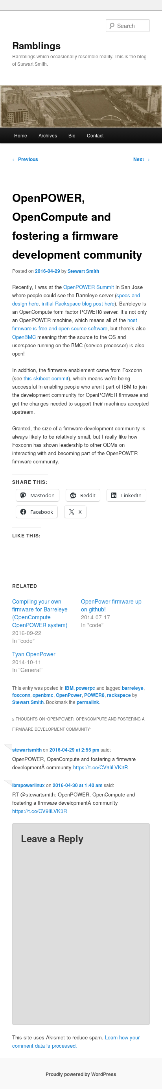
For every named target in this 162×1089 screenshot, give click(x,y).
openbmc (43, 694)
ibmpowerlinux (28, 785)
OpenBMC (24, 337)
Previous (25, 159)
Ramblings (36, 45)
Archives (48, 135)
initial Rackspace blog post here (78, 303)
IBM (69, 687)
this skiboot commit (46, 378)
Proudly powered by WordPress (81, 1074)
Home (20, 135)
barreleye (133, 687)
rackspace (119, 694)
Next (141, 159)
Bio (71, 135)
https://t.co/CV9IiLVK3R (100, 767)
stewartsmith (27, 749)
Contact (95, 135)
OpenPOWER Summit (89, 287)
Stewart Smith (83, 270)
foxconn (21, 694)
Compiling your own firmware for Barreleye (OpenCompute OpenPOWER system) (40, 613)
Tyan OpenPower (33, 654)
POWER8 (94, 694)
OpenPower (69, 694)
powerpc (85, 687)
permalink (88, 702)
